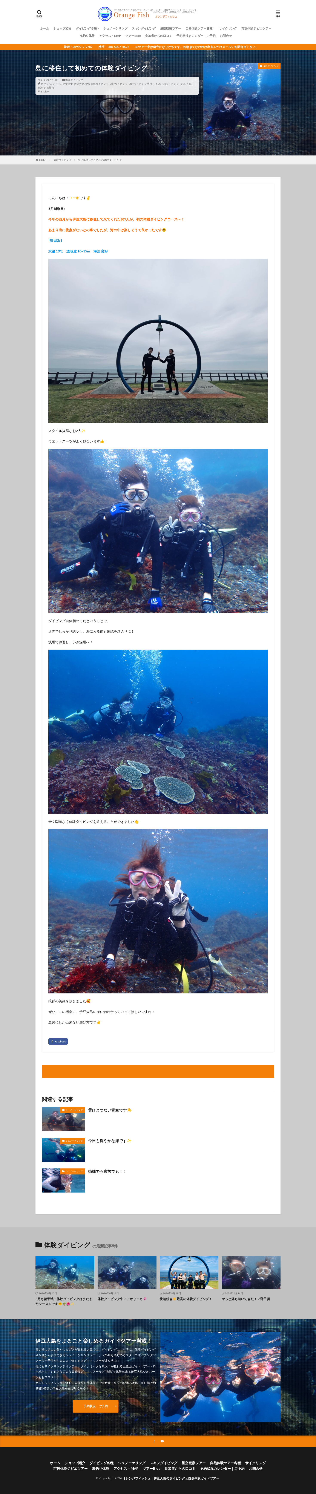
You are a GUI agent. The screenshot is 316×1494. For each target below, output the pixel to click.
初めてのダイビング (167, 83)
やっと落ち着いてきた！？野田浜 (246, 1299)
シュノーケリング (115, 28)
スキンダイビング (144, 28)
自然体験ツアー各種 (199, 28)
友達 (182, 83)
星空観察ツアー (170, 28)
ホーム (44, 28)
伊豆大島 (79, 83)
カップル (46, 83)
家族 (40, 87)
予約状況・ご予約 (96, 1406)
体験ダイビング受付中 (142, 83)
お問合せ (226, 35)
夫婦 (188, 83)
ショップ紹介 (63, 28)
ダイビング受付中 (62, 83)
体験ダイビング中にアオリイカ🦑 (122, 1299)
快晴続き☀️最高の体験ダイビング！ (186, 1299)
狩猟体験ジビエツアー (256, 28)
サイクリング (228, 28)
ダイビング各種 (86, 28)
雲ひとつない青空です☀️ (110, 1110)
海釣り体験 (87, 35)
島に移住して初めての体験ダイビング (100, 159)
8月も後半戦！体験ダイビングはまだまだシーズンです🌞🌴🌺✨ (63, 1301)
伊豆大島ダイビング (97, 83)
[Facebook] (58, 1041)
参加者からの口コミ (158, 35)
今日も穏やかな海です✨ (110, 1140)
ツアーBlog (133, 35)
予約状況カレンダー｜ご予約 (196, 35)
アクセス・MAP (110, 35)
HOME (43, 159)
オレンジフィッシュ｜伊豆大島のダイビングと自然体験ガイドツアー (171, 1478)
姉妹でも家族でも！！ (107, 1171)
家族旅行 (49, 87)
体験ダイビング (74, 79)
